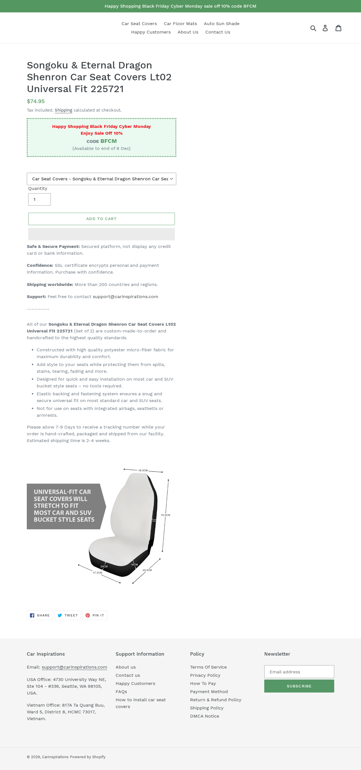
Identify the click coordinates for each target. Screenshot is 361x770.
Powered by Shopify (87, 757)
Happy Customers (135, 683)
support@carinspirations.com (125, 296)
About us (126, 667)
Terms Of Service (208, 667)
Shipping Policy (207, 708)
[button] (101, 234)
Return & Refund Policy (215, 699)
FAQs (121, 691)
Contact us (128, 675)
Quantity (37, 188)
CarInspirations (55, 757)
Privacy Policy (205, 675)
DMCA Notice (204, 716)
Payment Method (209, 691)
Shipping (63, 110)
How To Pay (203, 683)
